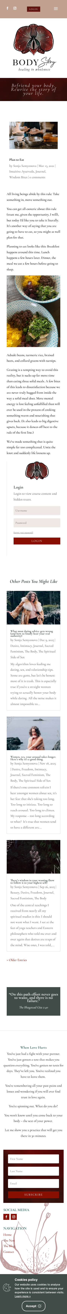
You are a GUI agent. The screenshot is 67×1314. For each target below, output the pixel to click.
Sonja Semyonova (24, 166)
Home (7, 1235)
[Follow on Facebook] (7, 8)
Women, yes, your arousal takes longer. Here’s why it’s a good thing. (33, 758)
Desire (14, 646)
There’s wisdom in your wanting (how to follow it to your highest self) (32, 881)
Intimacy (26, 646)
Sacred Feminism (33, 775)
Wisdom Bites (18, 177)
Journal (40, 171)
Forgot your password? (23, 532)
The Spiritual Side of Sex (34, 780)
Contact (8, 1252)
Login (33, 9)
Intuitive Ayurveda (21, 171)
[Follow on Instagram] (15, 8)
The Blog (9, 1246)
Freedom (27, 769)
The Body (31, 651)
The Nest (9, 1240)
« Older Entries (17, 960)
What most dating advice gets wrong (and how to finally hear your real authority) (31, 633)
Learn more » (23, 1296)
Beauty (14, 892)
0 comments (37, 177)
